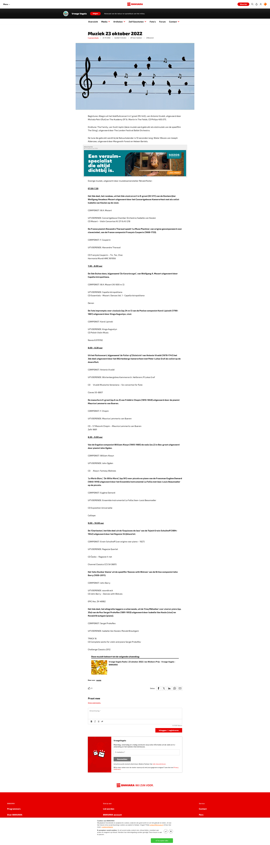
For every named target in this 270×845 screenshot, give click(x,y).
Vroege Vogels (79, 13)
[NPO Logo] (265, 4)
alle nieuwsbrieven (159, 764)
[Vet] (91, 721)
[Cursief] (95, 721)
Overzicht (93, 21)
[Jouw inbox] (256, 4)
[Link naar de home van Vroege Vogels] (65, 13)
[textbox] (135, 713)
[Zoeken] (252, 4)
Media (104, 21)
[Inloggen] (260, 4)
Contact (173, 21)
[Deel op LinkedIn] (169, 688)
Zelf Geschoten (136, 21)
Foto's (153, 21)
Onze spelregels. (94, 703)
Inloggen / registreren (169, 730)
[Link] (102, 721)
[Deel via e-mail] (180, 688)
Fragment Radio (93, 38)
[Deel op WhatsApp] (175, 688)
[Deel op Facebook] (158, 688)
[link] (98, 680)
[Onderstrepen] (98, 721)
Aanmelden (122, 759)
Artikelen (118, 21)
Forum (162, 21)
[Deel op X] (164, 688)
